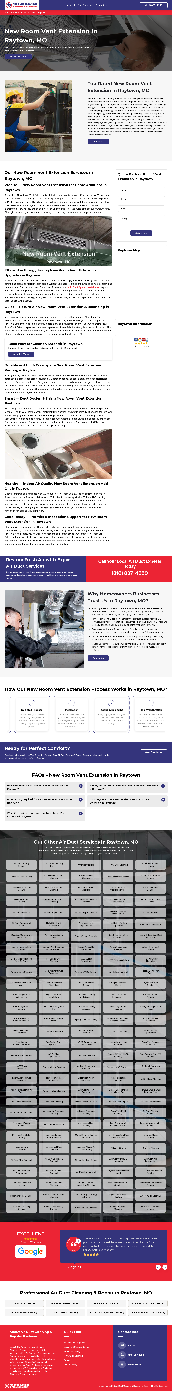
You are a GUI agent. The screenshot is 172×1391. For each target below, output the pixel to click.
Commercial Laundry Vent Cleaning (86, 995)
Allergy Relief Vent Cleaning (150, 948)
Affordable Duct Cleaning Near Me (21, 1019)
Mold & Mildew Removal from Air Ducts (21, 960)
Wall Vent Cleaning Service (21, 1207)
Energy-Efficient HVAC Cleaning (118, 1055)
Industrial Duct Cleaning (118, 876)
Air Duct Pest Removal (53, 1124)
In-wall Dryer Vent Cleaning (21, 1007)
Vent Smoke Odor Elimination (54, 983)
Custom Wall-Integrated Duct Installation (53, 948)
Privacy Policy (70, 1364)
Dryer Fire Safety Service (150, 983)
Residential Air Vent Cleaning (53, 888)
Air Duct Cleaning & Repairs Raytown (132, 1386)
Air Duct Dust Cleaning (150, 1079)
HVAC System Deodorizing (85, 960)
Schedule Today (21, 354)
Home (67, 5)
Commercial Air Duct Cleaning (53, 876)
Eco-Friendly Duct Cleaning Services (53, 1136)
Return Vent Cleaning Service (53, 1207)
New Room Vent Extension (53, 1079)
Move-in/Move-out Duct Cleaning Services (118, 1019)
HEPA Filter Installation (118, 960)
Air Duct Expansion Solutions (86, 1067)
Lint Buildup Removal (118, 972)
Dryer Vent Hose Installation (53, 995)
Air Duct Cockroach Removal (54, 1160)
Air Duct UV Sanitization (86, 972)
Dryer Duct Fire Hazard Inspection (118, 1171)
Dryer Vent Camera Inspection (150, 1043)
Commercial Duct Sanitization (118, 900)
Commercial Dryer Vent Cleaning (53, 1112)
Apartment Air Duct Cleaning (53, 900)
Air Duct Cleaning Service (21, 864)
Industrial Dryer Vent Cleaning (86, 1112)
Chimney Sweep (118, 1148)
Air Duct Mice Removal (21, 1160)
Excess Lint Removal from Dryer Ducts (118, 1091)
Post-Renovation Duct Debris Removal (118, 1136)
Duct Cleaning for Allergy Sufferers (86, 1195)
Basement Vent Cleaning (21, 1196)
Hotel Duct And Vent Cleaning (150, 900)
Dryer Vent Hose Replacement (86, 924)
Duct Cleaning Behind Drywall (21, 948)
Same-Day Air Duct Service (118, 1007)
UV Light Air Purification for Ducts (86, 1136)
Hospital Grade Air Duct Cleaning (53, 1195)
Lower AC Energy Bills (54, 1031)
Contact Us (101, 5)
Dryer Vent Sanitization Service (150, 1124)
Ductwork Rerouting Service (150, 1067)
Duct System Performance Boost (21, 1043)
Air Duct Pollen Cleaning (54, 1091)
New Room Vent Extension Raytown (29, 12)
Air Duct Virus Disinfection (150, 1160)
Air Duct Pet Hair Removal (86, 1091)
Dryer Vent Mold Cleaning (118, 1112)
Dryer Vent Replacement (21, 1112)
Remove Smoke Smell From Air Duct (151, 1091)
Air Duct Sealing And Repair (21, 924)
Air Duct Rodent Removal (86, 1031)
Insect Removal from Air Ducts (21, 1091)
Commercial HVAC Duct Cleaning (21, 888)
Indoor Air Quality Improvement (86, 948)
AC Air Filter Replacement (54, 1055)
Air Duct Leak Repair (118, 1101)
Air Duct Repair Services (86, 912)
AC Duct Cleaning (86, 865)
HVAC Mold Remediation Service (150, 1171)
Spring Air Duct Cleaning (86, 1019)
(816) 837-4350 (153, 5)
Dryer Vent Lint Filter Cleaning (21, 1136)
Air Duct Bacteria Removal (53, 1171)
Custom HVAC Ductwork (118, 1067)
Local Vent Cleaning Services (86, 1007)
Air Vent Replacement (54, 912)
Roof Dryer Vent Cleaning (150, 995)
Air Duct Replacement (151, 1101)
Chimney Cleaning (150, 1148)
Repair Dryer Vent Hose (86, 1101)
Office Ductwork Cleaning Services (118, 888)
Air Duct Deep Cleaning (21, 972)
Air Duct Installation (21, 912)
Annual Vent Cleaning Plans (53, 1019)
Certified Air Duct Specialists (53, 1043)
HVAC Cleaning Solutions (21, 1148)
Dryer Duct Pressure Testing (118, 1195)
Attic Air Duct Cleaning (150, 1196)
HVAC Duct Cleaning (118, 865)
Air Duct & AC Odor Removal (118, 948)
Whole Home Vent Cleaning (53, 1183)
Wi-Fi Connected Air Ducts (53, 936)
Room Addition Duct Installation (21, 1079)
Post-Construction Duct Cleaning (118, 1183)
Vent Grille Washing (86, 1055)
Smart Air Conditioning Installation (21, 936)
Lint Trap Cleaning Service (86, 983)
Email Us (132, 1345)
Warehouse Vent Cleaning (150, 888)
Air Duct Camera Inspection (150, 1019)
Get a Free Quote (18, 56)
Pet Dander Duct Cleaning (53, 960)
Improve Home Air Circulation (21, 1031)
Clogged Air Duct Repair (86, 1160)
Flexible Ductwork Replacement (118, 912)
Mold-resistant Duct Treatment (54, 972)
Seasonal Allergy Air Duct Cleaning (86, 1148)
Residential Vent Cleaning (86, 876)
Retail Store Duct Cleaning (21, 900)
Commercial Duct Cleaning (54, 1148)
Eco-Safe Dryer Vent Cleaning (150, 1207)
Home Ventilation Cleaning (150, 1136)
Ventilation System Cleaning (150, 864)
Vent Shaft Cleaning (54, 1101)
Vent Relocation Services (118, 1079)
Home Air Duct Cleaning (21, 876)
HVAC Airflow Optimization (150, 1031)
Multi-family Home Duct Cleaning (86, 900)
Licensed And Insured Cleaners (118, 1043)
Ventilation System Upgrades (118, 924)
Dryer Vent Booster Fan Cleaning (118, 1207)
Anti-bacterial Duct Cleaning (86, 1124)
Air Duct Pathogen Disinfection (21, 1171)
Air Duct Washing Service (150, 1112)
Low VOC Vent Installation (21, 1067)
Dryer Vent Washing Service (21, 1124)
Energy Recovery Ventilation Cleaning (86, 1183)
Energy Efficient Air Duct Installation (150, 936)
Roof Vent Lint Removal (86, 1207)
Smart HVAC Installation (150, 924)
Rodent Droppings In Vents (21, 983)
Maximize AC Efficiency (118, 1031)
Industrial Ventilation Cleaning (86, 888)
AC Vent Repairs (150, 912)
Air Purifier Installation (21, 1101)
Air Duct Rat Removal (86, 1172)
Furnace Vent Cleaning (21, 1055)
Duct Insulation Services (54, 1067)
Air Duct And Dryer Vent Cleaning (151, 876)
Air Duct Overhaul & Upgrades (118, 1160)
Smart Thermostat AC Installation (118, 936)
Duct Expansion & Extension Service (118, 1124)
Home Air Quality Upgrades (150, 960)
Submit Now (141, 233)
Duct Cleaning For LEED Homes (151, 1055)
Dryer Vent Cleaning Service (54, 864)
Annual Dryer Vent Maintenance (21, 995)
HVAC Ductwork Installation (53, 924)
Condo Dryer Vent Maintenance (118, 995)
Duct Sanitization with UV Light (21, 1183)
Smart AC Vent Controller (86, 936)
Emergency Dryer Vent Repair (150, 1007)
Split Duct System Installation (86, 1079)
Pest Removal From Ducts (151, 972)
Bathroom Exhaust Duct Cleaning (151, 1183)
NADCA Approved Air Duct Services (86, 1043)
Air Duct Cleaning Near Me (53, 1007)
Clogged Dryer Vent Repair (118, 983)
